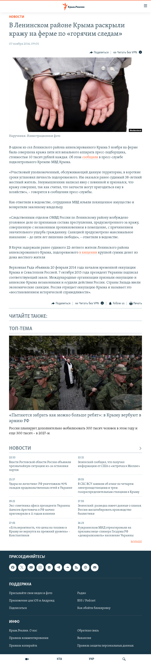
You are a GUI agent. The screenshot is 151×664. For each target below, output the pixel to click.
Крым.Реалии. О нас (23, 630)
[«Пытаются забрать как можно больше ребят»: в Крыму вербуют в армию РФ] (75, 373)
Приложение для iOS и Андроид (31, 600)
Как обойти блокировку (93, 608)
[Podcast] (85, 567)
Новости (16, 17)
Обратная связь (88, 630)
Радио (81, 593)
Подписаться (18, 608)
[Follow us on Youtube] (31, 567)
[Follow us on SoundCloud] (67, 567)
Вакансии (84, 638)
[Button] (99, 52)
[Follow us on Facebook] (13, 567)
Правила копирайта (23, 645)
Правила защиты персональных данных (105, 645)
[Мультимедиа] (27, 659)
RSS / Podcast (86, 600)
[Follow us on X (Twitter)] (22, 567)
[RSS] (76, 567)
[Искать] (124, 659)
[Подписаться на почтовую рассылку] (94, 567)
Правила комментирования (28, 638)
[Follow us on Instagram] (40, 567)
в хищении (88, 252)
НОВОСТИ (20, 448)
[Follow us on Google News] (49, 567)
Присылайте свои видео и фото (30, 593)
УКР (91, 659)
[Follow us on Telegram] (58, 567)
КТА (59, 659)
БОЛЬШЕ (136, 541)
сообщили (90, 157)
